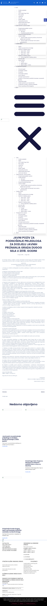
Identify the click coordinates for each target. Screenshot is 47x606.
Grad (16, 7)
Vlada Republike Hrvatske (28, 566)
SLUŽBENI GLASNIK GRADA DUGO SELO (12, 574)
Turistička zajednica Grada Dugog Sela (30, 563)
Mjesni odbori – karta (26, 64)
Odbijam (22, 603)
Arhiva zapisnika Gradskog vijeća (28, 57)
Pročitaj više (4, 446)
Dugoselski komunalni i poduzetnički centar (31, 570)
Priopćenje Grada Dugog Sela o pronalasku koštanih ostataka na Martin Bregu (11, 530)
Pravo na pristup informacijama (26, 86)
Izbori (16, 87)
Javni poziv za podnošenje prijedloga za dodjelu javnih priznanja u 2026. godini (11, 438)
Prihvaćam (14, 603)
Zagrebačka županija (27, 564)
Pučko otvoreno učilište (28, 569)
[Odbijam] (45, 601)
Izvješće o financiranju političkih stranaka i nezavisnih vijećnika (31, 79)
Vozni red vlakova (22, 24)
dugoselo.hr (4, 584)
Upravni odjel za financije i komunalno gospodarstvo (29, 41)
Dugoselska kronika (27, 567)
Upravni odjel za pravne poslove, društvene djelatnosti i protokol (31, 38)
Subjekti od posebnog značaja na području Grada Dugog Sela (12, 579)
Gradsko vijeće (18, 43)
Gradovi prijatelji (22, 10)
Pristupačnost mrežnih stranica (29, 573)
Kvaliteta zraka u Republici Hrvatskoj (30, 571)
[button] (34, 3)
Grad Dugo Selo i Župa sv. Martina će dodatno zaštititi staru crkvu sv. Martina (34, 463)
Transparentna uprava (20, 66)
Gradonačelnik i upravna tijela (22, 25)
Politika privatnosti (30, 603)
